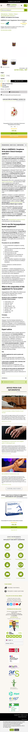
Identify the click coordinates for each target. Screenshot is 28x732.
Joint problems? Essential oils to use (10, 474)
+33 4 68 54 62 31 (14, 617)
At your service (21, 549)
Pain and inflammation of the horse (7, 15)
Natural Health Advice (14, 488)
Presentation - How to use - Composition (12, 145)
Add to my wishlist (5, 67)
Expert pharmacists (7, 559)
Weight (2, 72)
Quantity (2, 78)
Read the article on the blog (6, 421)
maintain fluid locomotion (16, 202)
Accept (11, 729)
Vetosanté (3, 23)
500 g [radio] (2, 75)
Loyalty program (7, 578)
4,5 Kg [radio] (8, 75)
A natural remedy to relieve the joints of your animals (13, 411)
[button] (1, 5)
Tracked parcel (7, 549)
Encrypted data (7, 568)
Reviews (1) (4, 378)
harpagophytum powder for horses (16, 219)
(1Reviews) (24, 24)
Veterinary (11, 14)
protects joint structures (7, 181)
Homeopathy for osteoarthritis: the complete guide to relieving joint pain (13, 442)
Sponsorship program (21, 568)
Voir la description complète (6, 30)
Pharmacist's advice (8, 382)
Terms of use (24, 719)
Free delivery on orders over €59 (14, 1)
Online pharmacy (4, 14)
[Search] (25, 10)
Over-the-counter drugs (20, 578)
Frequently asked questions (20, 559)
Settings (16, 729)
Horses (15, 14)
